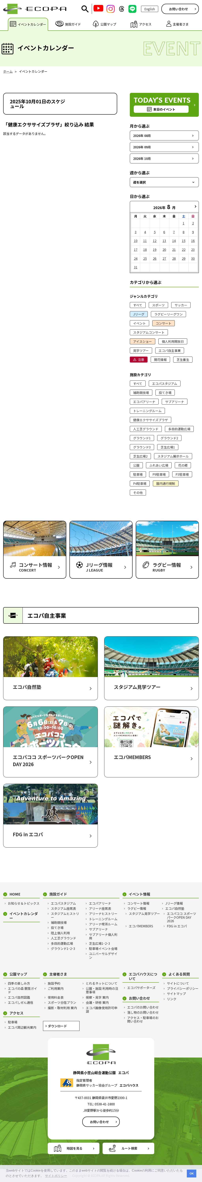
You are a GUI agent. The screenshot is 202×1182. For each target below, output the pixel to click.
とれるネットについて (101, 983)
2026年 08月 (142, 135)
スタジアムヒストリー (65, 915)
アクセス (16, 1013)
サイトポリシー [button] (56, 1175)
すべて (137, 305)
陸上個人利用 (60, 933)
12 (154, 240)
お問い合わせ (178, 9)
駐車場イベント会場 (103, 948)
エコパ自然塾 (174, 908)
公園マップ (18, 974)
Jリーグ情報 (174, 903)
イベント (139, 323)
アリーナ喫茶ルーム (103, 924)
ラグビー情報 (136, 908)
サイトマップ (176, 993)
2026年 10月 (142, 158)
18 (145, 249)
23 (193, 249)
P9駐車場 (159, 474)
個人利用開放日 (173, 341)
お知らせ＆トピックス (23, 903)
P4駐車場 (139, 483)
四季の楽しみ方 (19, 983)
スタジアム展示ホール (173, 456)
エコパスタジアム (164, 383)
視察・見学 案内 (97, 997)
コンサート (163, 323)
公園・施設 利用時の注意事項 (102, 990)
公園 (136, 465)
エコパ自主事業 (170, 350)
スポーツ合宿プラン (62, 1002)
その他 (138, 492)
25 (145, 258)
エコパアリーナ (144, 401)
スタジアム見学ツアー (144, 913)
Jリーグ (138, 314)
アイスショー (142, 341)
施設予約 (54, 983)
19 (154, 249)
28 (174, 258)
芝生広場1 (168, 447)
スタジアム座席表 (63, 908)
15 (183, 240)
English (149, 9)
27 (164, 258)
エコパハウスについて (143, 976)
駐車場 (138, 474)
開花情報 (160, 359)
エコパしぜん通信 (20, 1002)
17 (135, 249)
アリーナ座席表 (100, 908)
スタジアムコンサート (149, 332)
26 (154, 258)
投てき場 (165, 392)
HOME (14, 894)
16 (193, 240)
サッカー (181, 305)
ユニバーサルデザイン (103, 955)
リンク (171, 999)
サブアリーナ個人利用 (103, 936)
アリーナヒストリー (103, 913)
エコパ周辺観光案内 (22, 1027)
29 (183, 258)
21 (174, 249)
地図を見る (74, 1148)
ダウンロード (57, 1026)
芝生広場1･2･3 (99, 943)
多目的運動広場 (179, 429)
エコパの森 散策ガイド (22, 990)
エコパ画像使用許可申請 (101, 1009)
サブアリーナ (174, 401)
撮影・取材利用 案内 (62, 1008)
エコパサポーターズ (141, 987)
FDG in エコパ (177, 926)
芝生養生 (183, 359)
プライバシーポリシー (182, 988)
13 (164, 240)
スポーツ (158, 305)
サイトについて (178, 983)
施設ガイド (58, 894)
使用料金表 (56, 997)
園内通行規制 (165, 483)
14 (174, 240)
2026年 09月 (142, 147)
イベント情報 (139, 894)
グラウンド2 (169, 438)
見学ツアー (141, 350)
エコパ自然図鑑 (19, 997)
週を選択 (139, 182)
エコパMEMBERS (141, 926)
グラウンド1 (142, 438)
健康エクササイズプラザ (150, 419)
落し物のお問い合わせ (143, 1012)
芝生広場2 (140, 456)
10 (135, 240)
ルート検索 (129, 1148)
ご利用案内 (56, 988)
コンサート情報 (138, 903)
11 (145, 240)
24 (135, 258)
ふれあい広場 (158, 465)
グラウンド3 (142, 447)
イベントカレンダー (23, 915)
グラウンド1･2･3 (63, 948)
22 (183, 249)
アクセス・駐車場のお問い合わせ (143, 1019)
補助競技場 (141, 392)
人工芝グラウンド (145, 429)
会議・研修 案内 (97, 1002)
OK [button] (192, 1173)
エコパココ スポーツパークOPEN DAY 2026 (181, 917)
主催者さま (58, 974)
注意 (141, 359)
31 (135, 267)
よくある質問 (179, 974)
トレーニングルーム (147, 410)
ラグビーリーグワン (168, 314)
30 (193, 258)
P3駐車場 (182, 474)
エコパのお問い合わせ (143, 1007)
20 (164, 249)
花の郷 (183, 465)
